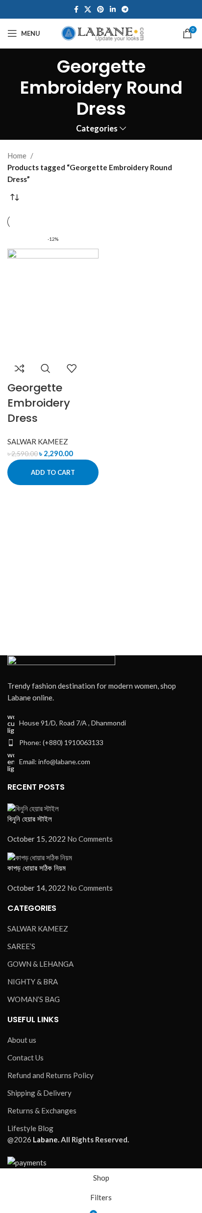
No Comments (90, 838)
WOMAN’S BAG (33, 999)
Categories (97, 129)
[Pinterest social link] (100, 9)
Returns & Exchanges (41, 1110)
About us (21, 1039)
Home (16, 155)
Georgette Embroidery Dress (38, 403)
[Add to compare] (19, 368)
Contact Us (25, 1057)
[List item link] (101, 742)
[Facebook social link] (76, 9)
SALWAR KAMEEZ (37, 441)
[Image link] (61, 661)
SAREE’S (21, 946)
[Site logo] (101, 32)
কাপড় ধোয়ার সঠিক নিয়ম (36, 868)
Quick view (45, 368)
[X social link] (87, 9)
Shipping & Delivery (39, 1092)
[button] (53, 472)
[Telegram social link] (125, 9)
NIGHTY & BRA (32, 981)
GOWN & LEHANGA (40, 963)
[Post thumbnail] (33, 807)
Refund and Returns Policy (50, 1075)
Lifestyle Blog (30, 1128)
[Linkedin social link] (113, 9)
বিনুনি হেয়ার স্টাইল (29, 819)
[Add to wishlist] (71, 368)
